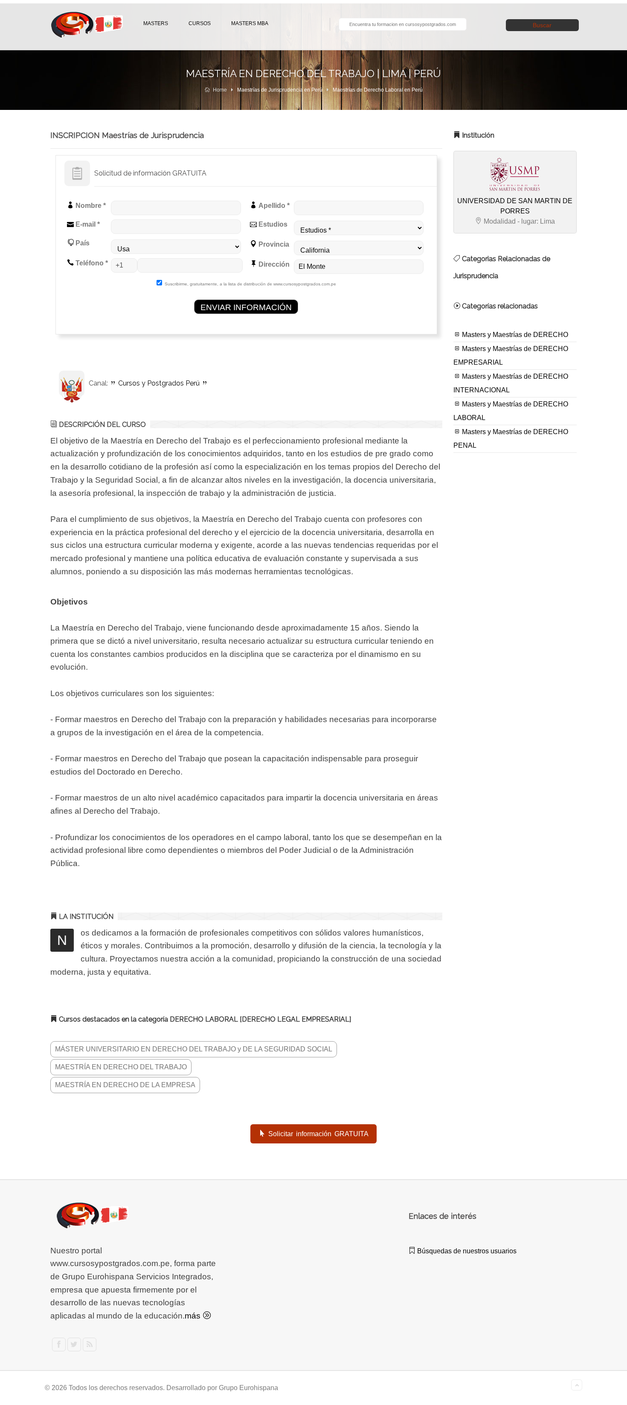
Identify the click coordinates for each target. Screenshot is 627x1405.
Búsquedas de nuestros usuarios (466, 1251)
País (82, 243)
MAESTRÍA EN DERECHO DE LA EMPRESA (125, 1084)
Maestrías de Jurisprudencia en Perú (279, 90)
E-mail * (87, 224)
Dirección (273, 264)
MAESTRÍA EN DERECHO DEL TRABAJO (121, 1067)
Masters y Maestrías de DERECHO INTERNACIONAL (510, 383)
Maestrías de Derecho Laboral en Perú (378, 90)
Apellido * (273, 205)
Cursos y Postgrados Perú (158, 383)
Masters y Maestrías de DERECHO (514, 334)
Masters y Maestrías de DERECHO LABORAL (510, 410)
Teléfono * (91, 263)
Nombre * (90, 205)
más (194, 1315)
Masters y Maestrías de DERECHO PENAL (510, 438)
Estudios (272, 224)
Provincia (273, 244)
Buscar (542, 25)
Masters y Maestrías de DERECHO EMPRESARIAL (510, 355)
